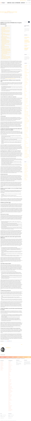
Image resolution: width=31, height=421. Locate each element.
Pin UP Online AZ (9, 399)
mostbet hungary (26, 118)
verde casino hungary (26, 154)
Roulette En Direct (3, 33)
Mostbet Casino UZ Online (10, 388)
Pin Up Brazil (25, 134)
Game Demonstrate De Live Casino (5, 37)
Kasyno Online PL (26, 108)
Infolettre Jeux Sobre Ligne (4, 36)
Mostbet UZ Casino (26, 127)
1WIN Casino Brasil (26, 69)
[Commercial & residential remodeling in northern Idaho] (3, 3)
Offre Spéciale (3, 45)
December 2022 (26, 175)
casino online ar (26, 101)
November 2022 (1, 368)
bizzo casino (25, 91)
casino (9, 378)
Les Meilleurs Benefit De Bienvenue (5, 40)
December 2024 (1, 363)
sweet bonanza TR (10, 406)
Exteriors (17, 2)
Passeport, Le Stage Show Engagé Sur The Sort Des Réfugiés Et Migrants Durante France (6, 35)
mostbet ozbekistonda (26, 121)
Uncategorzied (25, 153)
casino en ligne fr (26, 98)
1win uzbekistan (26, 75)
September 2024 (1, 365)
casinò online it (9, 381)
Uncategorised (25, 150)
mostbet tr (25, 124)
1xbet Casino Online (10, 369)
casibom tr (25, 95)
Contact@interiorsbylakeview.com (23, 0)
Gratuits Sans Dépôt (4, 55)
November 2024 (26, 168)
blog (24, 92)
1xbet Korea (25, 81)
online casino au (26, 130)
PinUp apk (25, 141)
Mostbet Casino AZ (26, 114)
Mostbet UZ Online (10, 395)
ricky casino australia (26, 147)
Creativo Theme (11, 420)
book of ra (25, 94)
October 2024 (25, 169)
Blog (13, 2)
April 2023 (25, 172)
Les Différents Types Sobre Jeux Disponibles (6, 50)
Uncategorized (9, 407)
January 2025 (25, 165)
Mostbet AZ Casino (26, 111)
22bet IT (25, 85)
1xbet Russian (9, 371)
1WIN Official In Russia (26, 72)
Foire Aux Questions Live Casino (5, 58)
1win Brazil (25, 68)
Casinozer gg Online (26, 105)
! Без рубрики (25, 65)
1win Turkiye (9, 366)
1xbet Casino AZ (26, 78)
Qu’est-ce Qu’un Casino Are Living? (5, 46)
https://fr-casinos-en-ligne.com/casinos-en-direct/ (10, 78)
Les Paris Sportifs (3, 29)
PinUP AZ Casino (26, 143)
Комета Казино (26, 157)
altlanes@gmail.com (8, 347)
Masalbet (9, 385)
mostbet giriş (25, 117)
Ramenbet (9, 404)
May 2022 (25, 178)
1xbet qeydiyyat (26, 82)
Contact (23, 2)
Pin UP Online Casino (26, 137)
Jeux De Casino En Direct (4, 39)
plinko (25, 144)
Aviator (9, 373)
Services (9, 2)
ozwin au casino (26, 131)
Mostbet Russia (9, 392)
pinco (25, 140)
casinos (25, 104)
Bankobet (25, 88)
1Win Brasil (9, 362)
